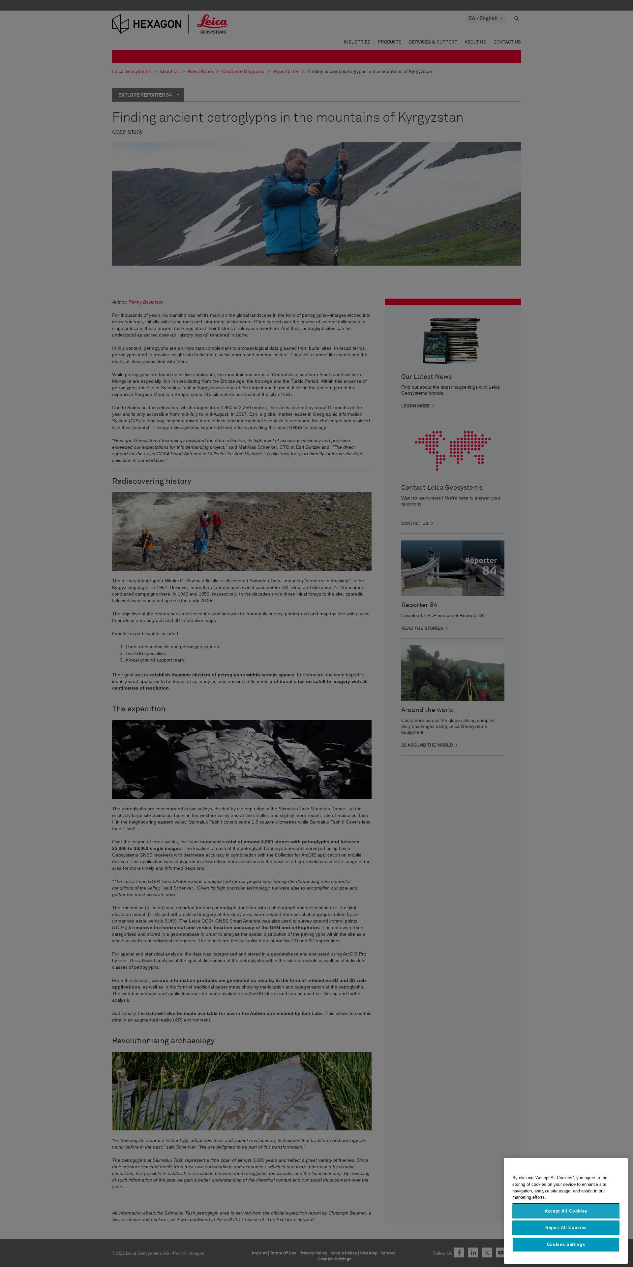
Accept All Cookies (566, 1211)
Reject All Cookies (566, 1227)
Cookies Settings (566, 1244)
